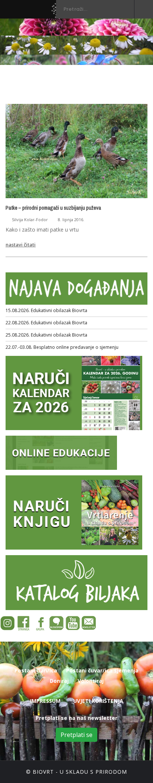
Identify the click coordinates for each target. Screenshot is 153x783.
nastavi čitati (21, 244)
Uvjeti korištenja (98, 700)
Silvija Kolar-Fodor (30, 219)
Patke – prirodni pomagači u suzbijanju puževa (53, 207)
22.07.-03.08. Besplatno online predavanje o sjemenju (62, 347)
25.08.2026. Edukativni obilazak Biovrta (46, 335)
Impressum (45, 700)
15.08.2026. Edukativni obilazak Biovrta (46, 310)
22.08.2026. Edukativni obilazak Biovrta (46, 323)
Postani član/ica (35, 670)
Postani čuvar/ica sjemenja (102, 670)
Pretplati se (76, 735)
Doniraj (59, 680)
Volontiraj (91, 680)
